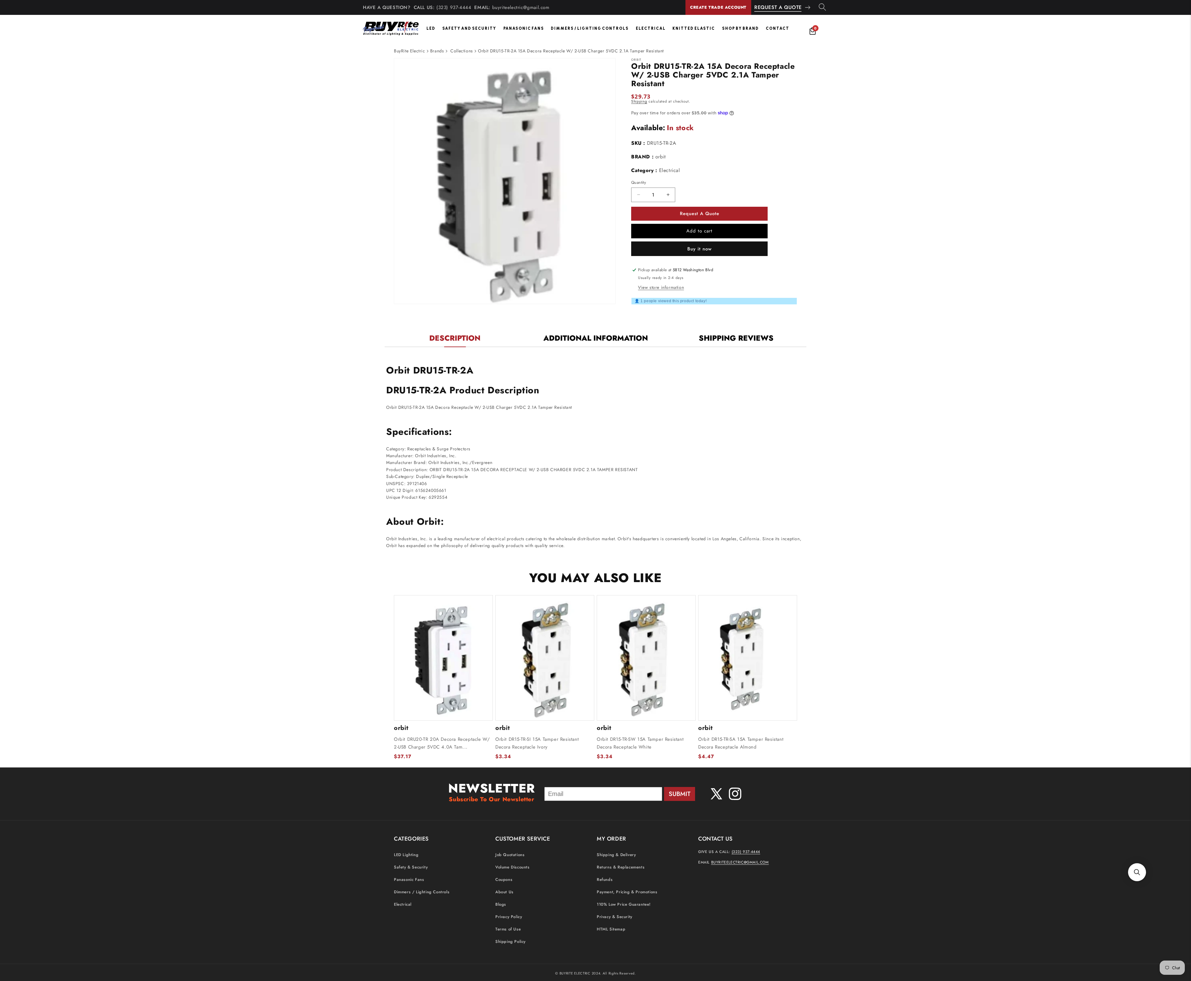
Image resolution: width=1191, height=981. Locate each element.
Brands (437, 51)
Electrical (651, 28)
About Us (504, 892)
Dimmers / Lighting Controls (590, 28)
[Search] (822, 7)
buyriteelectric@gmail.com (521, 7)
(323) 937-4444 (453, 7)
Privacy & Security (614, 917)
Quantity (638, 182)
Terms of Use (508, 929)
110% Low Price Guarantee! (624, 905)
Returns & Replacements (621, 867)
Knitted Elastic (693, 28)
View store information (661, 287)
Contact (777, 28)
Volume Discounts (512, 867)
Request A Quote (778, 7)
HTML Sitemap (611, 929)
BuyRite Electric (409, 51)
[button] (1137, 872)
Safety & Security (411, 867)
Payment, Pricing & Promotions (627, 892)
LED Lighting (406, 855)
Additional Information (595, 338)
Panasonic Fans (523, 28)
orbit (660, 156)
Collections (461, 51)
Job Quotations (509, 855)
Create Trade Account (718, 7)
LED (430, 28)
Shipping (639, 101)
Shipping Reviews (736, 338)
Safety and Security (469, 28)
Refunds (605, 880)
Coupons (503, 880)
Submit (679, 793)
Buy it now (699, 248)
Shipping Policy (510, 942)
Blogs (500, 905)
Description (454, 338)
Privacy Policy (508, 917)
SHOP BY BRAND (740, 28)
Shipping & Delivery (616, 855)
